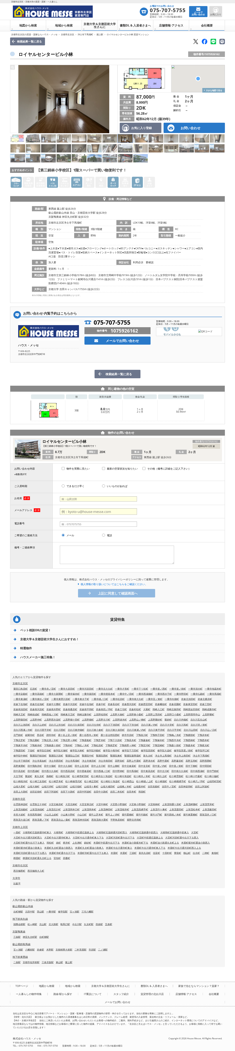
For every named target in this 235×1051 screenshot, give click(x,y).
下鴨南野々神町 (128, 745)
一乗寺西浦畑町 (144, 694)
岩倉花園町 (175, 704)
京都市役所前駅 (31, 962)
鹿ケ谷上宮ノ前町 (67, 735)
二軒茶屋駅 (80, 949)
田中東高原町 (148, 771)
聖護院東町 (116, 755)
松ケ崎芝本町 (56, 781)
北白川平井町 (174, 730)
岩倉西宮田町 (145, 704)
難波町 (28, 776)
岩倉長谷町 (114, 704)
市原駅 (92, 949)
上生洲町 (77, 842)
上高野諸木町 (120, 719)
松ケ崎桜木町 (20, 781)
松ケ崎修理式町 (73, 781)
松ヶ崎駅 (32, 924)
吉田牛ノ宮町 (169, 786)
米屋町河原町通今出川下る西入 (30, 853)
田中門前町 (213, 771)
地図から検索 (28, 25)
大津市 (16, 878)
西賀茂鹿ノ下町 (40, 819)
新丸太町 (148, 755)
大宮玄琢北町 (86, 804)
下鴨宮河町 (144, 745)
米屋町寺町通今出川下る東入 (93, 853)
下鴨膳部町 (189, 735)
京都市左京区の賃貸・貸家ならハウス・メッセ (34, 34)
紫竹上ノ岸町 (112, 814)
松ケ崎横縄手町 (177, 781)
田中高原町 (19, 771)
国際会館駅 (19, 924)
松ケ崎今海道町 (123, 776)
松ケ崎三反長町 (38, 781)
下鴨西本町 (203, 740)
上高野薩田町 (20, 719)
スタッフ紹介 (121, 994)
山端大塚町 (33, 786)
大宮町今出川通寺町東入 (57, 837)
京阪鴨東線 (18, 931)
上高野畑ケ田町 (71, 719)
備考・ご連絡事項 (24, 547)
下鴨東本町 (36, 745)
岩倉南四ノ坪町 (104, 709)
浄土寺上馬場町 (163, 755)
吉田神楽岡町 (185, 786)
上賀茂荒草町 (207, 804)
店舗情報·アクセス (171, 25)
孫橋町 (49, 776)
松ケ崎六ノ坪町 (196, 781)
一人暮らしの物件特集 (29, 994)
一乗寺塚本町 (72, 694)
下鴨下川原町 (115, 740)
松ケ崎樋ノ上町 (144, 781)
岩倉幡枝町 (161, 704)
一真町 (17, 832)
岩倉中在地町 (86, 704)
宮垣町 (57, 858)
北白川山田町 (191, 730)
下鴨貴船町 (85, 740)
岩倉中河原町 (70, 704)
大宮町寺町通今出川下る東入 (28, 842)
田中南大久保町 (179, 771)
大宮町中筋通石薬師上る (150, 837)
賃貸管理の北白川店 (152, 994)
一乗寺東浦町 (20, 699)
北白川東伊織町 (76, 730)
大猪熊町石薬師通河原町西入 (111, 832)
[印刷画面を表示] (222, 41)
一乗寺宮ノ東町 (154, 699)
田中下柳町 (192, 766)
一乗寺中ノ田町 (125, 694)
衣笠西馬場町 (35, 814)
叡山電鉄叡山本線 (22, 906)
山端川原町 (62, 786)
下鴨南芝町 (111, 745)
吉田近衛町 (36, 791)
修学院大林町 (77, 750)
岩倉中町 (101, 704)
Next (113, 99)
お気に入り (215, 14)
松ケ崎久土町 (160, 776)
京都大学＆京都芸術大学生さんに (100, 25)
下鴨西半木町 (174, 740)
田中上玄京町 (82, 766)
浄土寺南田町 (105, 760)
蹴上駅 (100, 34)
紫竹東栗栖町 (190, 814)
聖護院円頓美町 (38, 755)
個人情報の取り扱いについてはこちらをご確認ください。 (114, 584)
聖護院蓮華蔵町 (132, 755)
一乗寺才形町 (122, 688)
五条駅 (108, 924)
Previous (14, 99)
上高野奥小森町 (135, 714)
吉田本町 (131, 791)
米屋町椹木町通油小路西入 (195, 842)
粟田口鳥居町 (20, 688)
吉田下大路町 (68, 791)
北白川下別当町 (130, 724)
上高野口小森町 (172, 714)
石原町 (33, 688)
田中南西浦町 (197, 771)
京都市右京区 (20, 865)
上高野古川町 (103, 719)
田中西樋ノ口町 (102, 771)
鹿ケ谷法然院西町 (110, 735)
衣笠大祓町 (19, 814)
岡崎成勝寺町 (209, 709)
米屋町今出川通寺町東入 (119, 847)
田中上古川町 (98, 766)
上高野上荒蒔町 (154, 714)
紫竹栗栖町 (128, 814)
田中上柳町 (114, 766)
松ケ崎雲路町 (176, 776)
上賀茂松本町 (193, 809)
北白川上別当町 (57, 724)
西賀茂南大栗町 (99, 819)
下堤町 (31, 750)
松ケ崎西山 (128, 781)
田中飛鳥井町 (35, 766)
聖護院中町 (88, 755)
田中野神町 (118, 771)
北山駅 (42, 924)
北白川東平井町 (156, 730)
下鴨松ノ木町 (82, 745)
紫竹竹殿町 (142, 814)
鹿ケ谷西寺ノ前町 (88, 735)
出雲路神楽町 (20, 804)
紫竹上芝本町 (96, 814)
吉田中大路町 (101, 791)
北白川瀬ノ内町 (149, 724)
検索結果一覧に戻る (29, 41)
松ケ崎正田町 (91, 781)
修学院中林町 (20, 755)
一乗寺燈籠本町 (106, 694)
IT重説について (93, 994)
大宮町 (194, 832)
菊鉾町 (168, 719)
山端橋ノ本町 (124, 786)
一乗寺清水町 (195, 688)
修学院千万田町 (130, 750)
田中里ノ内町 (160, 766)
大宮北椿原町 (56, 804)
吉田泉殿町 (154, 786)
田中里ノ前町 (176, 766)
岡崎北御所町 (174, 709)
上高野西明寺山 (191, 714)
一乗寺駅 (51, 911)
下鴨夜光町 (203, 745)
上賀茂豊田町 (176, 809)
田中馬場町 (133, 771)
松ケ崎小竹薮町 (194, 776)
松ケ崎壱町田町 (80, 776)
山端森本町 (140, 786)
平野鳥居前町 (117, 819)
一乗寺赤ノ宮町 (47, 688)
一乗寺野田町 (181, 694)
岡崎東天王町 (68, 714)
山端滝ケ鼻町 (91, 786)
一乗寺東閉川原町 (60, 699)
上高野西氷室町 (52, 719)
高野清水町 (149, 760)
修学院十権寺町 (111, 750)
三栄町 (133, 853)
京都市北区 (18, 799)
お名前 (18, 498)
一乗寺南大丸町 (135, 699)
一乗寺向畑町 (172, 699)
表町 (58, 842)
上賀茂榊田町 (105, 809)
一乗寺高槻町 (37, 694)
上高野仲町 (36, 719)
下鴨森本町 (189, 745)
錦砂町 (87, 842)
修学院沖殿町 (93, 750)
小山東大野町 (68, 814)
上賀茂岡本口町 (71, 809)
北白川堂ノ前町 (199, 724)
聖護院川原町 (56, 755)
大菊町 (146, 709)
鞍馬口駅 (65, 924)
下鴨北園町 (33, 740)
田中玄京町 (144, 766)
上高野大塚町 (117, 714)
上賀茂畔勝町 (190, 804)
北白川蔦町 (182, 724)
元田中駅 (30, 911)
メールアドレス (23, 510)
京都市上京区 (20, 827)
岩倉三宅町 (121, 709)
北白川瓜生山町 (198, 719)
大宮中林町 (102, 804)
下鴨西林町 (189, 740)
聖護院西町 (102, 755)
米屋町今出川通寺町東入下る (149, 847)
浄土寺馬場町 (72, 760)
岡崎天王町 (19, 714)
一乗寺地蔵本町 (213, 688)
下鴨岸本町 (203, 735)
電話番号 (19, 523)
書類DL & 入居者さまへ (135, 25)
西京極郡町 (19, 870)
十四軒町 (167, 853)
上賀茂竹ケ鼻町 (158, 809)
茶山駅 (40, 911)
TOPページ (21, 986)
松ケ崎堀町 (161, 781)
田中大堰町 (50, 766)
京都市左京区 (67, 34)
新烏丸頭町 (145, 853)
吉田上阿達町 (202, 786)
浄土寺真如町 (39, 760)
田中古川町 (163, 771)
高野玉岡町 (192, 760)
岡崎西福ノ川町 (50, 714)
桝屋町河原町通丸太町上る (37, 858)
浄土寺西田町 (56, 760)
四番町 (66, 858)
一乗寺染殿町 (20, 694)
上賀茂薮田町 (209, 809)
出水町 (196, 853)
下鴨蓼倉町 (144, 740)
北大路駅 (53, 924)
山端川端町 (76, 786)
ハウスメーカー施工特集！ (37, 657)
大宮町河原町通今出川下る (120, 837)
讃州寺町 (51, 735)
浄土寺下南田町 (21, 760)
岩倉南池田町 (20, 709)
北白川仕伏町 (94, 724)
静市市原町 (128, 735)
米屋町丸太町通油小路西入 (58, 847)
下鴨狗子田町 (157, 735)
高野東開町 (19, 766)
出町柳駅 (18, 911)
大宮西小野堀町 (118, 804)
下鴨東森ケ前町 (52, 745)
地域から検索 (64, 25)
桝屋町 (17, 858)
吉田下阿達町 (51, 791)
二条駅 (17, 962)
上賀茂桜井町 (122, 809)
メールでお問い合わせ (122, 340)
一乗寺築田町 (89, 694)
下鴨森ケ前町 (174, 745)
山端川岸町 (48, 786)
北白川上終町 (39, 724)
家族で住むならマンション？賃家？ (198, 986)
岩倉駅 (40, 949)
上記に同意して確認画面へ (118, 593)
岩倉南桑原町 (70, 709)
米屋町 (114, 853)
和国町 (142, 791)
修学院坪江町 (202, 750)
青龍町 (177, 853)
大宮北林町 (71, 804)
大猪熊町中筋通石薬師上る (79, 832)
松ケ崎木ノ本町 (142, 776)
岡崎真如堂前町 (191, 709)
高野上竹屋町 (134, 760)
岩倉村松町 (135, 709)
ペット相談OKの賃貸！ (35, 630)
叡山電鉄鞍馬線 (21, 944)
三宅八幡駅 (87, 911)
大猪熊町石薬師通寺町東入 (37, 832)
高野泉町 (119, 760)
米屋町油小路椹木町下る (135, 842)
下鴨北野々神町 (69, 740)
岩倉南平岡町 (86, 709)
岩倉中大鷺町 (53, 704)
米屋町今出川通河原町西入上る (184, 847)
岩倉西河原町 (129, 704)
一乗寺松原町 (117, 699)
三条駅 (17, 937)
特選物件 (26, 648)
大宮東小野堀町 (137, 804)
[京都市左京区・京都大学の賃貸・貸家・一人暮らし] (76, 12)
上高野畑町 (88, 719)
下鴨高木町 (130, 740)
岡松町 (50, 842)
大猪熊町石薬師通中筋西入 (143, 832)
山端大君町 (19, 786)
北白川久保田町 (76, 724)
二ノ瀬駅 (103, 949)
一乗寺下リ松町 (139, 688)
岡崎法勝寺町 (84, 714)
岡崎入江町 (158, 709)
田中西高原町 (68, 771)
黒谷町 (40, 735)
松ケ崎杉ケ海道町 (110, 781)
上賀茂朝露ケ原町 (171, 804)
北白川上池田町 (21, 724)
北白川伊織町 (181, 719)
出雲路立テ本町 (38, 804)
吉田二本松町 (117, 791)
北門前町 (18, 735)
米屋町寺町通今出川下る (62, 853)
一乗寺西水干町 (163, 694)
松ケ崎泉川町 (63, 776)
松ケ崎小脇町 (212, 776)
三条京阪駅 (48, 962)
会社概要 (207, 25)
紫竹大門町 (156, 814)
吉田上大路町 (20, 791)
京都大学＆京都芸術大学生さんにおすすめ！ (49, 639)
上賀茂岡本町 (89, 809)
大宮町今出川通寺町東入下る (88, 837)
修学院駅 (63, 911)
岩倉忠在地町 (37, 704)
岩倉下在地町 (20, 704)
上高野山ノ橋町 (137, 719)
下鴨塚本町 (158, 740)
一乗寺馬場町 (214, 694)
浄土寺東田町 (89, 760)
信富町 (156, 853)
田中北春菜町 (129, 766)
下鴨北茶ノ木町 (50, 740)
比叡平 (17, 883)
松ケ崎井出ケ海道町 (102, 776)
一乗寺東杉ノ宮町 (39, 699)
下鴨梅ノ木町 (174, 735)
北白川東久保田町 (115, 730)
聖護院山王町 (72, 755)
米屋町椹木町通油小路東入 (27, 847)
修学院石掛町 (44, 750)
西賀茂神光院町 (81, 819)
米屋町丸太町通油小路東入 (89, 847)
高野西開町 (206, 760)
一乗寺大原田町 (66, 688)
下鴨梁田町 (19, 750)
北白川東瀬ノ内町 (136, 730)
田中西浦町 (33, 771)
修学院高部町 (148, 750)
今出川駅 (77, 924)
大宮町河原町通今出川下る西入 (182, 837)
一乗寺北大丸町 (104, 688)
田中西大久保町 (50, 771)
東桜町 (215, 853)
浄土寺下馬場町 (85, 34)
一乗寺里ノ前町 (177, 688)
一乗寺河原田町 (85, 688)
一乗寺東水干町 (81, 699)
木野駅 (49, 949)
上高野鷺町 (208, 714)
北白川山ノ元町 (208, 730)
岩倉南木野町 (53, 709)
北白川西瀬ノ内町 (22, 730)
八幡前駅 (30, 949)
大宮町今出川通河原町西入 (27, 837)
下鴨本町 (68, 745)
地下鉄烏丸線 (20, 919)
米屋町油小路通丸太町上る (164, 842)
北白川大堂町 (167, 724)
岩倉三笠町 (206, 704)
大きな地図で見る (214, 90)
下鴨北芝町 (19, 740)
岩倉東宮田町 (190, 704)
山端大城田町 (108, 786)
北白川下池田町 (111, 724)
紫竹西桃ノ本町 (172, 814)
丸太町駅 (88, 924)
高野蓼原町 (177, 760)
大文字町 (18, 776)
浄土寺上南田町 (182, 755)
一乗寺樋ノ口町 (99, 699)
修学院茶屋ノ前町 (183, 750)
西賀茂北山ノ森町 (60, 819)
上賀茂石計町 (53, 809)
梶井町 (66, 842)
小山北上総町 (51, 814)
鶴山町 (187, 853)
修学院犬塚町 (60, 750)
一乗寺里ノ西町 (158, 688)
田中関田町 (206, 766)
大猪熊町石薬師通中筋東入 (174, 832)
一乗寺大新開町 (54, 694)
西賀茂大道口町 (21, 819)
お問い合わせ (190, 128)
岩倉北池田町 (188, 699)
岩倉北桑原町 (205, 699)
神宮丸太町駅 (30, 937)
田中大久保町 (65, 766)
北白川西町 (60, 730)
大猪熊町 (58, 832)
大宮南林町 (154, 804)
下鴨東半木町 (20, 745)
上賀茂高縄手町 (139, 809)
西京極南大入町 (36, 870)
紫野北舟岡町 (134, 819)
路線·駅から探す (62, 994)
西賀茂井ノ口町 (208, 814)
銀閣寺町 (30, 735)
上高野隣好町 (155, 719)
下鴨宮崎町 (158, 745)
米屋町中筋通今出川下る (106, 842)
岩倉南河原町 (37, 709)
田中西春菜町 (84, 771)
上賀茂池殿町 (20, 809)
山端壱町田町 (214, 781)
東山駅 (59, 962)
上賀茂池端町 (37, 809)
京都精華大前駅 (64, 949)
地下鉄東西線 (20, 957)
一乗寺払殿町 (198, 694)
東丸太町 (39, 776)
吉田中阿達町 (84, 791)
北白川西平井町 (43, 730)
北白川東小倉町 (95, 730)
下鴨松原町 (97, 745)
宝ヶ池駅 (74, 911)
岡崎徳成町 (33, 714)
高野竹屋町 (163, 760)
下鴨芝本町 (100, 740)
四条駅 (99, 924)
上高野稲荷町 (101, 714)
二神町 (205, 853)
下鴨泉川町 (142, 735)
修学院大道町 (164, 750)
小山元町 (82, 814)
